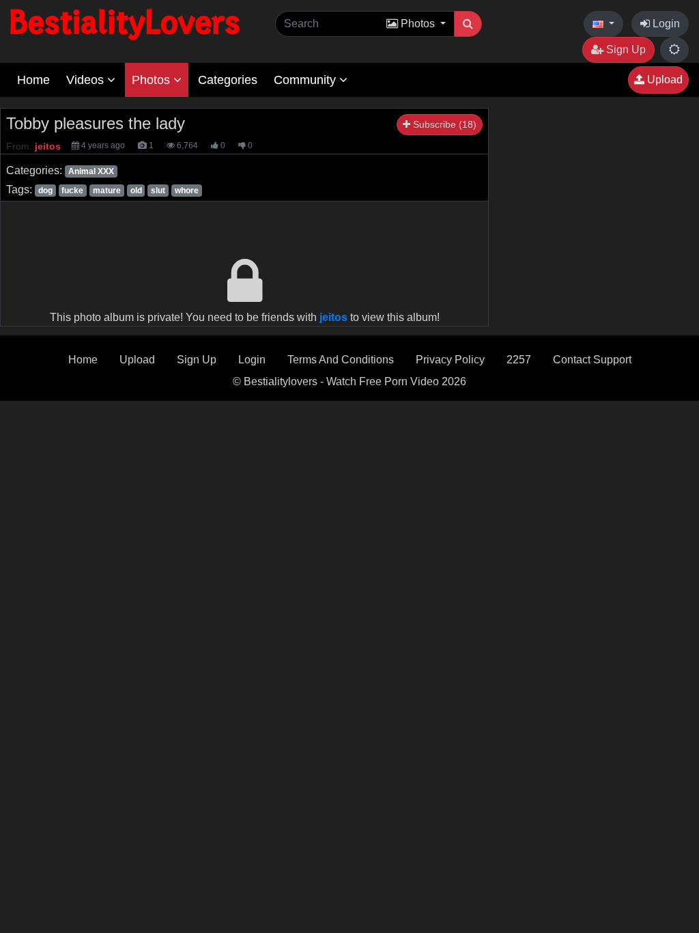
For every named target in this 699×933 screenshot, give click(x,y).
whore (187, 190)
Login (665, 23)
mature (107, 190)
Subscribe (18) (443, 124)
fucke (72, 190)
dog (45, 190)
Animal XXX (91, 171)
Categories (227, 80)
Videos (86, 80)
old (136, 190)
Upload (663, 79)
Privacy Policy (450, 359)
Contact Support (592, 359)
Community (306, 80)
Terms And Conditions (340, 359)
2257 (519, 359)
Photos (152, 80)
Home (33, 80)
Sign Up (624, 49)
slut (158, 190)
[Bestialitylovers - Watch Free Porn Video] (126, 23)
